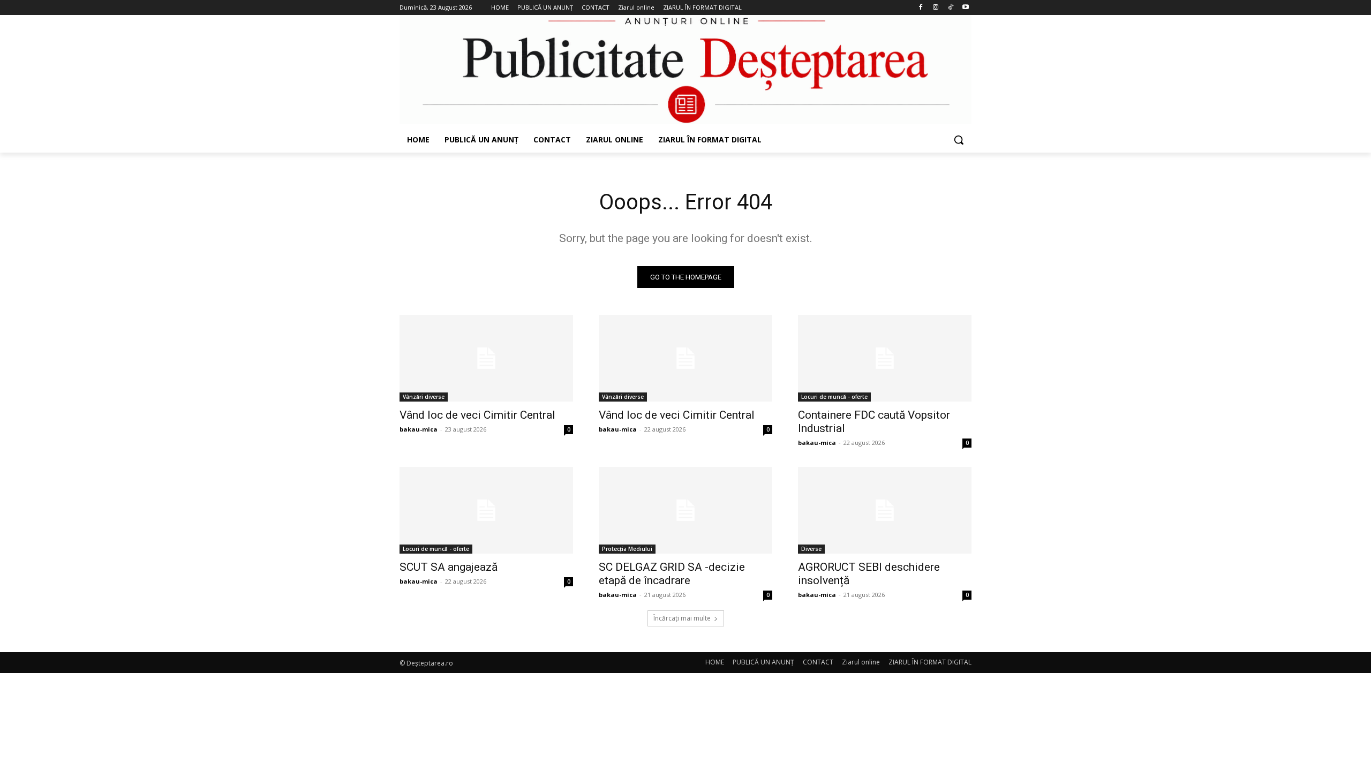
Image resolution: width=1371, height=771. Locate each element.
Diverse (811, 549)
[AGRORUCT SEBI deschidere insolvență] (884, 510)
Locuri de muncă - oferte (834, 396)
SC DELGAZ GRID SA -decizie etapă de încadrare (672, 574)
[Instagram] (936, 8)
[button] (958, 140)
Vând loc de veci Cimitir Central (477, 415)
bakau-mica (419, 429)
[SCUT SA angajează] (486, 510)
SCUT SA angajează (449, 567)
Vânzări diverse (424, 396)
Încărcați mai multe (682, 618)
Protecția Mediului (627, 549)
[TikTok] (950, 8)
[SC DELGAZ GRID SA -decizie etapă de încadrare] (685, 510)
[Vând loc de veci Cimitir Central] (486, 358)
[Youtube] (965, 8)
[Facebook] (921, 8)
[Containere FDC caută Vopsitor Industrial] (884, 358)
